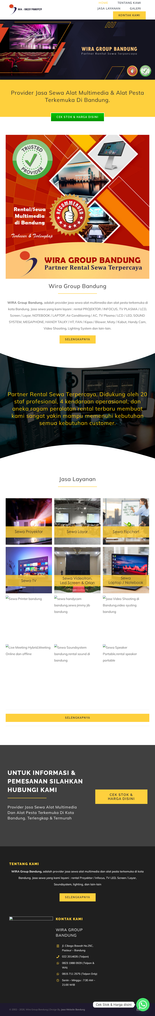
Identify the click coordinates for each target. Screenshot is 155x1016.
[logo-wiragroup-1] (25, 6)
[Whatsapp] (143, 1004)
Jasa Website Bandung (73, 1009)
